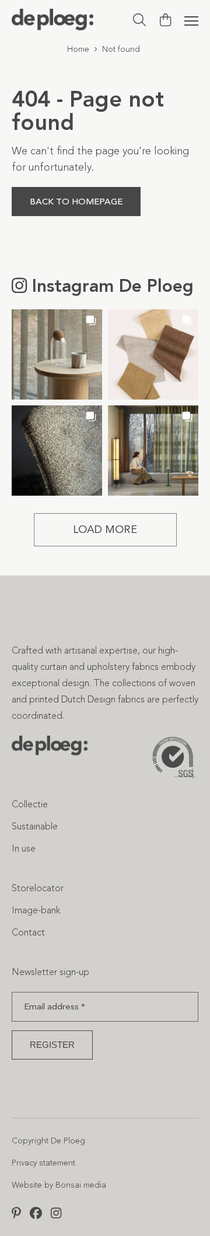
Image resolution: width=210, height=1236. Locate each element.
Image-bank (36, 910)
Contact (28, 932)
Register (52, 1045)
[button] (57, 354)
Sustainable (35, 826)
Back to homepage (76, 201)
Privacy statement (43, 1163)
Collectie (30, 804)
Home (78, 49)
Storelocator (38, 888)
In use (24, 848)
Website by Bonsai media (59, 1185)
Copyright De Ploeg (48, 1141)
